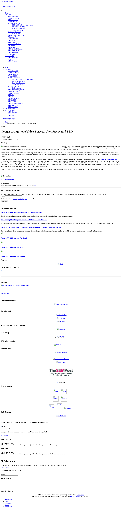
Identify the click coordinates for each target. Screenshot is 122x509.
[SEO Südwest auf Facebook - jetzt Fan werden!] (57, 394)
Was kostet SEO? (13, 18)
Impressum (8, 503)
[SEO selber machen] (61, 345)
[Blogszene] (61, 329)
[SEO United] (61, 362)
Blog (9, 59)
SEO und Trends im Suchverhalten (22, 25)
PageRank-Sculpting (18, 27)
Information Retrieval (14, 44)
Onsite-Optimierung (14, 23)
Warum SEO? (12, 21)
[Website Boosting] (61, 352)
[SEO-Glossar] (61, 415)
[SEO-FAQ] (61, 336)
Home (6, 13)
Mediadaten (8, 506)
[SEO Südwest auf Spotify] (64, 394)
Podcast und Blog (10, 56)
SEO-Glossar (12, 47)
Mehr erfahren (5, 467)
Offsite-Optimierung (14, 32)
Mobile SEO (12, 45)
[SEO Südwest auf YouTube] (68, 408)
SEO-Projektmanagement (16, 35)
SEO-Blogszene (13, 57)
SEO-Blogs (11, 40)
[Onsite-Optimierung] (61, 304)
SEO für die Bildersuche (15, 49)
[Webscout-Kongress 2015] (61, 318)
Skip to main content (7, 1)
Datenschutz (8, 500)
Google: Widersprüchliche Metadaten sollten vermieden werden (21, 212)
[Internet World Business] (61, 359)
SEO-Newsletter (13, 52)
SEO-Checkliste (13, 20)
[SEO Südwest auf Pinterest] (56, 401)
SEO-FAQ (11, 42)
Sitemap (7, 505)
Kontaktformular (75, 496)
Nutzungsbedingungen (20, 199)
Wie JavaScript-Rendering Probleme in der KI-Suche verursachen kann (24, 220)
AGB (6, 501)
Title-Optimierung (17, 30)
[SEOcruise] (61, 322)
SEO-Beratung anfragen (8, 6)
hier (35, 185)
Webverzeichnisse (13, 39)
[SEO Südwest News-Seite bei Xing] (60, 408)
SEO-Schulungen (10, 54)
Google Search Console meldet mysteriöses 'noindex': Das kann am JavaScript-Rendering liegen (32, 227)
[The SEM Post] (61, 376)
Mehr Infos (80, 495)
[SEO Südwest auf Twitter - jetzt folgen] (52, 408)
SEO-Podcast (12, 61)
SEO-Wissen (8, 15)
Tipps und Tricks (13, 37)
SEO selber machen (14, 50)
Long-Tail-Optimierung (19, 28)
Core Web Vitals (13, 16)
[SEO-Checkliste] (61, 264)
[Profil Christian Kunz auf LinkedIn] (65, 401)
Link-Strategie (16, 33)
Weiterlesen (4, 435)
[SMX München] (61, 315)
